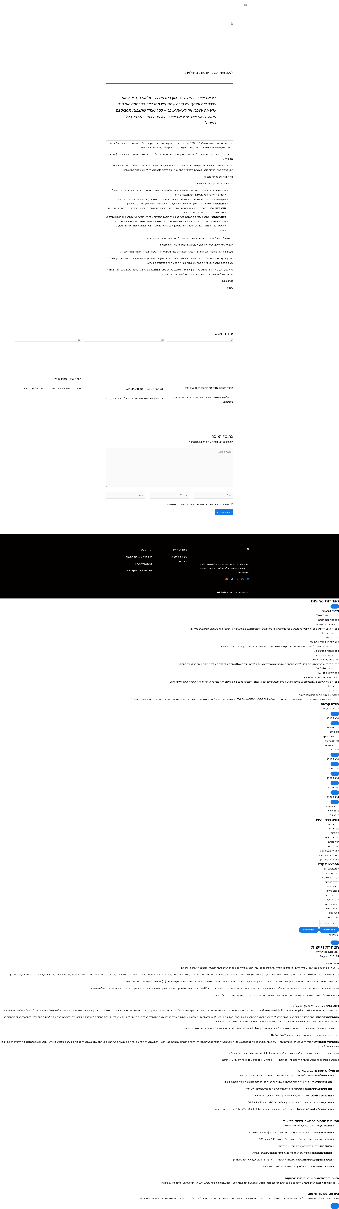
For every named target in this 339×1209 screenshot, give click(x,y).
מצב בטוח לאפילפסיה (328, 615)
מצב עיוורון (334, 686)
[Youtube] (226, 579)
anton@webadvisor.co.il (139, 570)
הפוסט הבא (109, 310)
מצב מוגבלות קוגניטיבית (327, 650)
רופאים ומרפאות (157, 4)
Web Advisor (222, 592)
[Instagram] (237, 579)
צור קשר (109, 4)
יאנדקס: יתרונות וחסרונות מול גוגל (145, 389)
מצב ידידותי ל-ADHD (328, 668)
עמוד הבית (175, 4)
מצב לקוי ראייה (331, 633)
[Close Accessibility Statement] (335, 942)
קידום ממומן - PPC (209, 76)
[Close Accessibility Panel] (335, 606)
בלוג (120, 4)
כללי (67, 382)
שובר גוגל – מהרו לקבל (67, 379)
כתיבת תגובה (226, 76)
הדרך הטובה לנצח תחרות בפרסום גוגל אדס (209, 388)
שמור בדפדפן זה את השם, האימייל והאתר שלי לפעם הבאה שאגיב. (197, 504)
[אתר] (125, 495)
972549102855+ (142, 563)
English (96, 4)
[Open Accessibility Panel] (335, 1206)
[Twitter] (232, 579)
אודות (142, 4)
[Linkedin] (248, 579)
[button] (335, 714)
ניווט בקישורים (332, 917)
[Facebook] (242, 579)
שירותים (131, 4)
